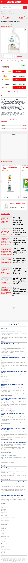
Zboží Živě (3, 507)
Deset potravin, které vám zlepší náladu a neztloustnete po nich (13, 473)
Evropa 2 (3, 552)
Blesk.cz (4, 248)
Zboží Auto (3, 518)
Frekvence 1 (3, 551)
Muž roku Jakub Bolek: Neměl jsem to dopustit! (10, 497)
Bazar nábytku (4, 541)
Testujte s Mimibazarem (5, 527)
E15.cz (3, 228)
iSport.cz (4, 287)
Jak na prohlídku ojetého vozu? (7, 513)
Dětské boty (3, 538)
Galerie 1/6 (19, 56)
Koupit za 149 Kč (18, 87)
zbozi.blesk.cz (4, 11)
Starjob (2, 546)
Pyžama (2, 533)
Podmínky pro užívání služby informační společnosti (13, 559)
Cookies (10, 560)
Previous (1, 181)
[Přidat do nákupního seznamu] (25, 29)
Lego (2, 531)
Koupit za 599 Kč (18, 71)
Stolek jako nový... (4, 376)
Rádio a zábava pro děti (5, 549)
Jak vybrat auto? (4, 521)
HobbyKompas (4, 515)
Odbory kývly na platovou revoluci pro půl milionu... (19, 260)
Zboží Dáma (3, 510)
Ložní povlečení (4, 539)
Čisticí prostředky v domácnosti (7, 13)
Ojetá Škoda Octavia (5, 520)
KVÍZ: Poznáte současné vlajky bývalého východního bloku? (12, 447)
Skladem (23, 65)
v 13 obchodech (5, 197)
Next (26, 181)
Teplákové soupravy (5, 536)
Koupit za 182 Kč (18, 79)
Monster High (3, 528)
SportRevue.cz (5, 216)
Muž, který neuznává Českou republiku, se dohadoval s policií (13, 499)
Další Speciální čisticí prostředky (8, 165)
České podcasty (4, 548)
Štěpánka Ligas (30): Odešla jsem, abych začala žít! (11, 374)
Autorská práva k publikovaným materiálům (13, 558)
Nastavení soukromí (17, 560)
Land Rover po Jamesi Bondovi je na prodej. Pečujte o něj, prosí (13, 393)
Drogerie (10, 11)
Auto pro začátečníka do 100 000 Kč (8, 517)
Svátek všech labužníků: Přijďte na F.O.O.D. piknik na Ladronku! (13, 437)
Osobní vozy (3, 509)
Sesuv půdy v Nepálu (5, 500)
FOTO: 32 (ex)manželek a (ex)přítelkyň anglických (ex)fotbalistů (18, 220)
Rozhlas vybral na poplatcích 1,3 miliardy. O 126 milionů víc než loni (14, 335)
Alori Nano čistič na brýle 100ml (10, 21)
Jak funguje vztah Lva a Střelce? (7, 462)
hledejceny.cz (3, 506)
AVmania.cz (4, 277)
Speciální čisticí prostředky (6, 15)
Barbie (2, 530)
